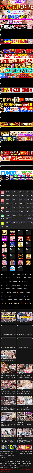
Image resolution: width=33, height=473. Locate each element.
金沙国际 (28, 296)
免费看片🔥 (15, 292)
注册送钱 (3, 277)
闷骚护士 (29, 211)
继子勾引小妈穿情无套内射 (8, 334)
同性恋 (29, 219)
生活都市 (8, 223)
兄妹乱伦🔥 (16, 303)
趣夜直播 (3, 288)
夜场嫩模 (8, 288)
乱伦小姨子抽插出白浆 (7, 360)
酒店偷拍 (3, 285)
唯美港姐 (22, 199)
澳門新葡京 (3, 292)
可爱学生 (22, 207)
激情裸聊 (28, 292)
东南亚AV (29, 199)
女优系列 (15, 207)
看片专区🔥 (23, 303)
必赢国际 (29, 277)
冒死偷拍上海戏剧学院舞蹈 (24, 334)
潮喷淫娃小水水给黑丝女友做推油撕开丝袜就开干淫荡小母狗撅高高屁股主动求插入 (8, 410)
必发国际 (14, 288)
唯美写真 (22, 215)
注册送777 (8, 277)
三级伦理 (8, 195)
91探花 (15, 203)
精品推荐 (8, 191)
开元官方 (16, 296)
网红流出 (22, 203)
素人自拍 (29, 195)
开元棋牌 (13, 274)
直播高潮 (15, 281)
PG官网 (8, 274)
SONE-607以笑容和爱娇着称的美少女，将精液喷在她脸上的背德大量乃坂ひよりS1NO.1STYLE (24, 378)
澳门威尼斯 (27, 299)
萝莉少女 (29, 191)
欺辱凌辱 (8, 203)
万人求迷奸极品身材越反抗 (8, 347)
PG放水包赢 (8, 281)
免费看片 (10, 299)
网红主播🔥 (16, 307)
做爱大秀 (16, 299)
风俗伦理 (29, 223)
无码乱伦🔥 (10, 296)
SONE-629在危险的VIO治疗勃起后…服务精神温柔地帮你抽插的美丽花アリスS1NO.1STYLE (24, 410)
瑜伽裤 (22, 211)
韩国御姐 (15, 199)
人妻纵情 (22, 223)
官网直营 (19, 274)
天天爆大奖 (22, 296)
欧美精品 (22, 191)
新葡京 (18, 277)
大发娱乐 (26, 288)
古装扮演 (8, 207)
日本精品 (15, 195)
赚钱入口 (29, 303)
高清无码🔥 (3, 307)
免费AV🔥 (9, 307)
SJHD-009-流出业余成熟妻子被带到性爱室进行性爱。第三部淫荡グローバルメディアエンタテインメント (8, 394)
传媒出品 (8, 219)
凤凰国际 (3, 281)
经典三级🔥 (3, 303)
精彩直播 (21, 281)
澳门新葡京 (19, 288)
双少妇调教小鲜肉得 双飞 (24, 347)
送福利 (14, 277)
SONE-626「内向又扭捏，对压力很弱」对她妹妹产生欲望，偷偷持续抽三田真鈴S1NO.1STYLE (24, 394)
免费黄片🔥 (3, 296)
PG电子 (29, 274)
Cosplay (22, 195)
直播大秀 (21, 299)
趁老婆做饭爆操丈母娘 (7, 322)
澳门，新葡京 (3, 299)
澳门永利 (24, 274)
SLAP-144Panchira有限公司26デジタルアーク (24, 424)
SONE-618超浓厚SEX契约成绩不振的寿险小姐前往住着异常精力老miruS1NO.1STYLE (8, 378)
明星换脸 (15, 211)
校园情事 (15, 223)
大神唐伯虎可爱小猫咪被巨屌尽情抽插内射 (8, 424)
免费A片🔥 (9, 303)
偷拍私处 (25, 285)
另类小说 (8, 226)
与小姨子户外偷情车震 (23, 322)
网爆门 (29, 215)
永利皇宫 (9, 292)
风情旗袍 (8, 211)
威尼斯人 (3, 274)
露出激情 (15, 215)
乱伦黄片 (19, 285)
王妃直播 (14, 285)
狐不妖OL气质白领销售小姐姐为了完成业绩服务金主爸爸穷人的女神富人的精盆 (8, 442)
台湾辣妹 (8, 199)
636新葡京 (22, 292)
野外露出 (29, 203)
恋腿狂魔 (29, 207)
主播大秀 (8, 285)
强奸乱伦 (15, 191)
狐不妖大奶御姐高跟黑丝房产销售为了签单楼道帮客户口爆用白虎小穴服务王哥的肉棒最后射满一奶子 (24, 443)
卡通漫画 (8, 215)
